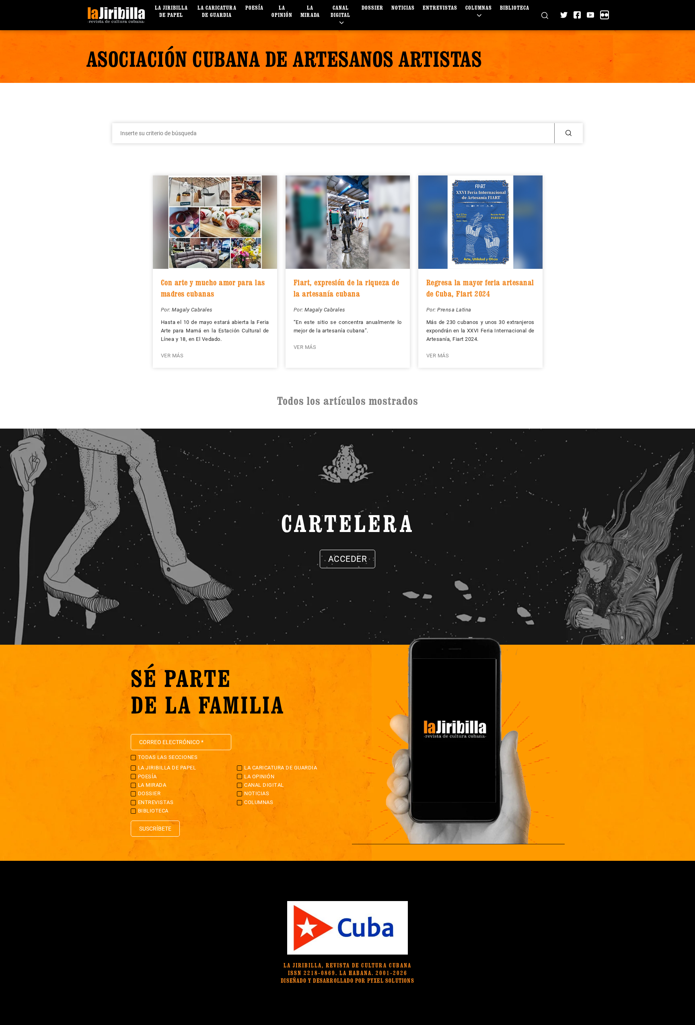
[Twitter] (564, 15)
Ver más (172, 356)
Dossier (372, 7)
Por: (166, 310)
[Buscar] (544, 15)
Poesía (254, 7)
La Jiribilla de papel (171, 11)
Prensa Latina (454, 310)
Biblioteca (514, 7)
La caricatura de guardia (216, 11)
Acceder (347, 559)
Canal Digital (340, 11)
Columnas (478, 7)
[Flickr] (604, 14)
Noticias (403, 7)
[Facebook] (577, 15)
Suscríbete (155, 828)
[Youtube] (590, 15)
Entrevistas (440, 7)
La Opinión (281, 11)
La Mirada (310, 11)
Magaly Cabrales (192, 310)
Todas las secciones (168, 757)
